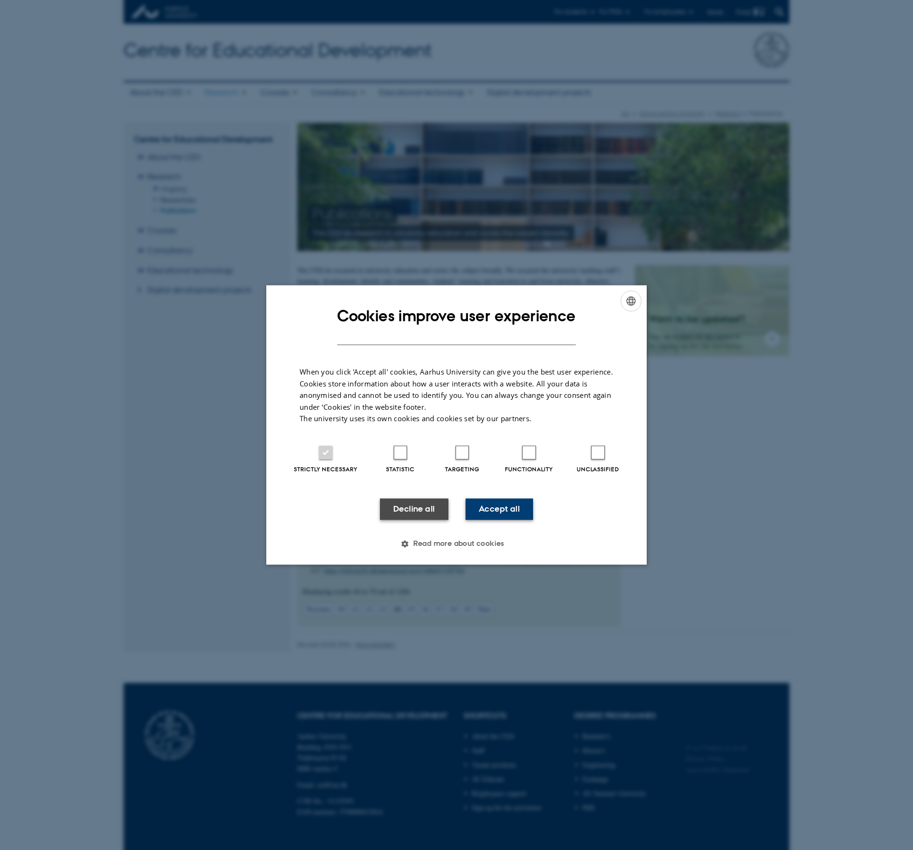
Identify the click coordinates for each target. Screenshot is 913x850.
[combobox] (631, 301)
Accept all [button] (499, 509)
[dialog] (456, 424)
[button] (456, 544)
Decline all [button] (414, 509)
